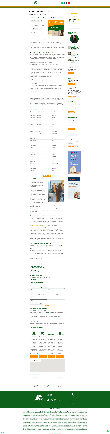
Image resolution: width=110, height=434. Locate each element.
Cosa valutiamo (71, 96)
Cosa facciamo (71, 83)
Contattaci (70, 72)
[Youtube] (69, 3)
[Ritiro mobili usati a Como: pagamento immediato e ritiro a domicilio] (69, 60)
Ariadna (31, 14)
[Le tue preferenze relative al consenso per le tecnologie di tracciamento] (1, 432)
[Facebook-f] (64, 3)
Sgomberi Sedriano (34, 283)
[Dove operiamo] (72, 394)
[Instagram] (67, 3)
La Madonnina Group (36, 21)
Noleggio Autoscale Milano (35, 271)
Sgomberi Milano (43, 14)
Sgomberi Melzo (59, 385)
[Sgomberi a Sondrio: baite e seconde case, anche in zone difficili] (69, 53)
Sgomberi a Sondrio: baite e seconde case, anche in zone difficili (75, 53)
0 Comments (75, 49)
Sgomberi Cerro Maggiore (35, 385)
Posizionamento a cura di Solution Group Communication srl (55, 433)
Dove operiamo (72, 395)
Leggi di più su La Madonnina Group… (36, 327)
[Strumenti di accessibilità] (3, 432)
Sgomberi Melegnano (47, 385)
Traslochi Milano (33, 270)
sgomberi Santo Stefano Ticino (39, 282)
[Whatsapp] (62, 3)
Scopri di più (71, 112)
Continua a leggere (72, 146)
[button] (80, 23)
